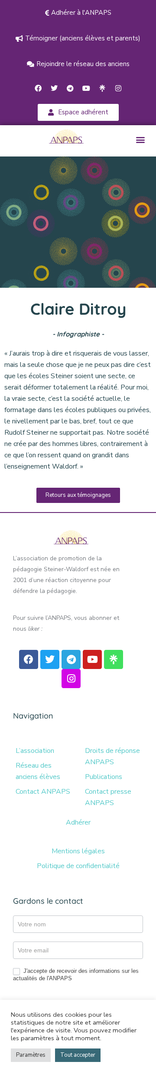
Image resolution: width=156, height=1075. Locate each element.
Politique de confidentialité (78, 866)
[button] (140, 140)
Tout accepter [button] (77, 1055)
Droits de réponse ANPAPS (112, 756)
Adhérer (78, 822)
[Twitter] (54, 88)
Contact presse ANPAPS (108, 797)
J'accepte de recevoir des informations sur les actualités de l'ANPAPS (76, 975)
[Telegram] (70, 88)
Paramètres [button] (31, 1055)
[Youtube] (86, 88)
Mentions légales (78, 851)
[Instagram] (118, 88)
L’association (35, 750)
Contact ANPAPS (43, 791)
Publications (103, 777)
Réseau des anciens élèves (38, 771)
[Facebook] (38, 88)
